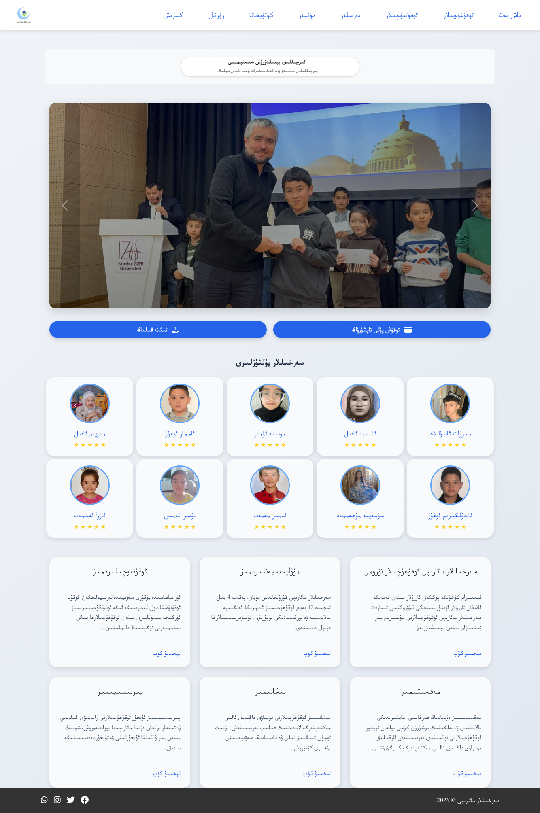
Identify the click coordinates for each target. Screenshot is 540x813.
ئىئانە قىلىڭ (152, 329)
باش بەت (510, 15)
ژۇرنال (216, 15)
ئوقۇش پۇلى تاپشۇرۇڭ (376, 329)
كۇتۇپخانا (261, 15)
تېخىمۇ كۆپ (467, 653)
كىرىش (173, 15)
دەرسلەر (351, 15)
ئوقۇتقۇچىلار (402, 15)
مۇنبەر (307, 15)
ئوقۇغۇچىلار (458, 15)
